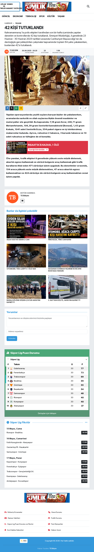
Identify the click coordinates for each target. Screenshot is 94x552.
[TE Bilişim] (12, 197)
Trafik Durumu (56, 518)
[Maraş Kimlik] (46, 6)
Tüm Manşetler (57, 524)
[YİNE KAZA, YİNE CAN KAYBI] (68, 226)
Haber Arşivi (56, 530)
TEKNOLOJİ (30, 16)
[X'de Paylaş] (12, 108)
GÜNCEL (6, 16)
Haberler (8, 23)
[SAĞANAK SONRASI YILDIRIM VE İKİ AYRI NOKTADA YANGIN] (68, 256)
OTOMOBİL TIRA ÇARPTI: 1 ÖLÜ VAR (21, 269)
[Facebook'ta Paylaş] (7, 108)
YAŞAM (61, 16)
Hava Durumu (56, 512)
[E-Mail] (22, 201)
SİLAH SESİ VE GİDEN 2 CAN (18, 240)
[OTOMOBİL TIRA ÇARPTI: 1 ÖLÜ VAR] (26, 256)
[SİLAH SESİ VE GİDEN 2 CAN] (26, 226)
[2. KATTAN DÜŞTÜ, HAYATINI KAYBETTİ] (68, 287)
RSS (24, 541)
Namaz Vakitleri (14, 518)
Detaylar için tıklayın (47, 413)
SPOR (41, 16)
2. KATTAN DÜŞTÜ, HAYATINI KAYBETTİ (64, 300)
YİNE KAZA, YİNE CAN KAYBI (59, 240)
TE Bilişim (24, 196)
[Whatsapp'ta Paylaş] (16, 108)
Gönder (12, 338)
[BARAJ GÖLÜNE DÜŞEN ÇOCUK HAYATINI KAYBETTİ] (26, 287)
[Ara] (88, 6)
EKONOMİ (18, 16)
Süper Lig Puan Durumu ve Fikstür (20, 524)
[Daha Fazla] (21, 108)
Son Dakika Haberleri (15, 530)
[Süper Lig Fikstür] (86, 422)
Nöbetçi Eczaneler (15, 512)
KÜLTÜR (51, 16)
